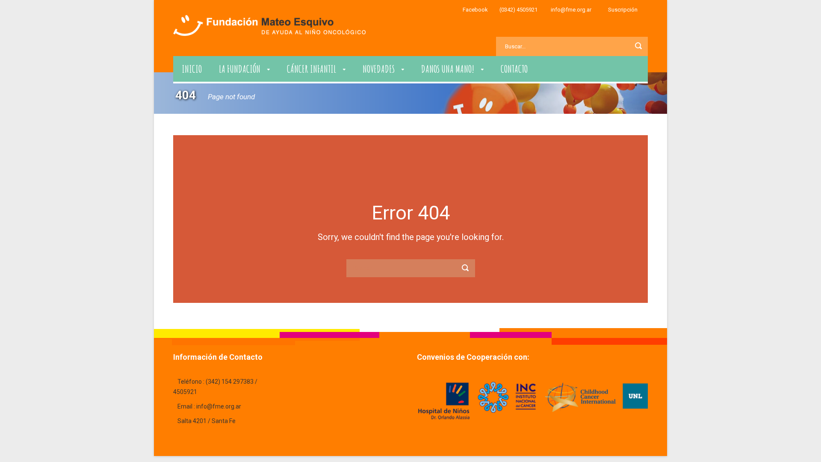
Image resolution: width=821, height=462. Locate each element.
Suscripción (623, 9)
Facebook (475, 9)
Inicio (192, 68)
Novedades (379, 68)
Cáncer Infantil (311, 68)
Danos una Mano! (447, 68)
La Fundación (239, 68)
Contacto (514, 68)
